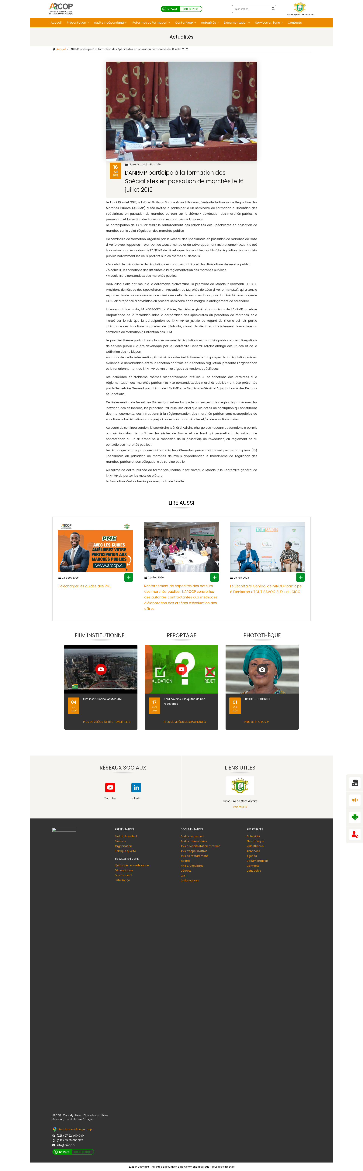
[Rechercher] (273, 9)
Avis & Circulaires (192, 866)
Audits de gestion (192, 836)
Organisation (123, 846)
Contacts (253, 866)
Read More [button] (128, 577)
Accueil (61, 49)
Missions (120, 841)
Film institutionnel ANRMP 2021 (102, 699)
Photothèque (255, 841)
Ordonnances (190, 880)
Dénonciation (124, 870)
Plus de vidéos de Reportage (183, 722)
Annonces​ (253, 851)
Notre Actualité (138, 164)
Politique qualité (125, 851)
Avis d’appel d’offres (194, 851)
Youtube (110, 798)
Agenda (252, 856)
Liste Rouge (122, 880)
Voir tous (238, 807)
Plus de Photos (255, 722)
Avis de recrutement (194, 856)
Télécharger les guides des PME (84, 586)
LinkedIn (136, 798)
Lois (183, 875)
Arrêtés (185, 861)
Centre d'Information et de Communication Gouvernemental (240, 801)
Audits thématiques (194, 841)
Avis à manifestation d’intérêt (200, 846)
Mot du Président (126, 836)
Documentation (257, 861)
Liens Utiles (254, 871)
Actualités (253, 836)
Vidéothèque (255, 846)
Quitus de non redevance (132, 865)
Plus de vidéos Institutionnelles (105, 722)
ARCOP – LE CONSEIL (257, 699)
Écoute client (123, 875)
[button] (87, 22)
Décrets (186, 871)
